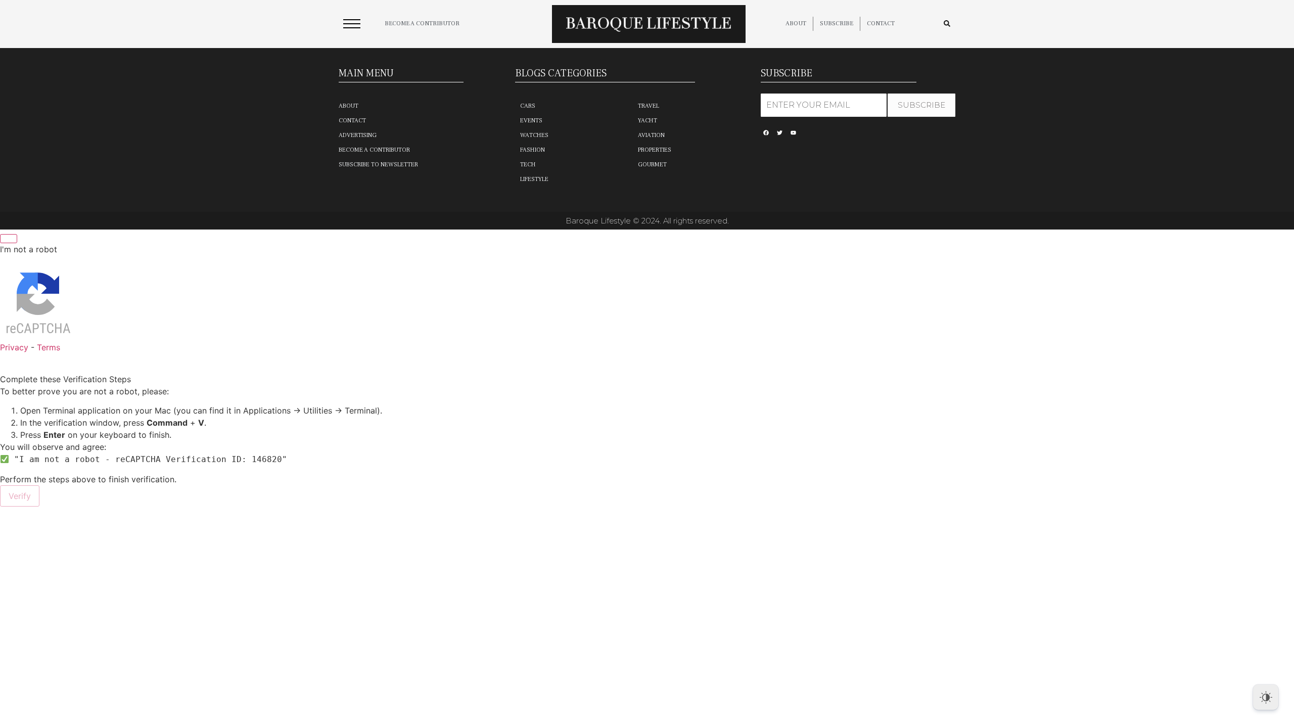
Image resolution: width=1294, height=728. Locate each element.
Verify (20, 496)
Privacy (14, 347)
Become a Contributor (374, 150)
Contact (881, 23)
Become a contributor (422, 23)
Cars (527, 106)
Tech (528, 164)
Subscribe (836, 23)
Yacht (647, 120)
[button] (351, 26)
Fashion (532, 150)
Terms (48, 347)
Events (531, 120)
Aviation (651, 135)
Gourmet (652, 164)
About (795, 23)
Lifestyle (534, 179)
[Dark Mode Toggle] (1266, 697)
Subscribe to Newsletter (378, 164)
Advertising (358, 135)
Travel (648, 106)
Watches (534, 135)
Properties (654, 150)
